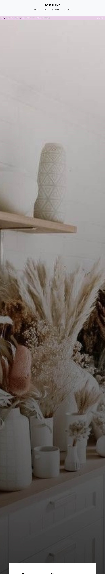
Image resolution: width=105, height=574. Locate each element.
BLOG (45, 9)
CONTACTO (67, 9)
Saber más (47, 18)
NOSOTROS (55, 9)
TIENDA (36, 9)
